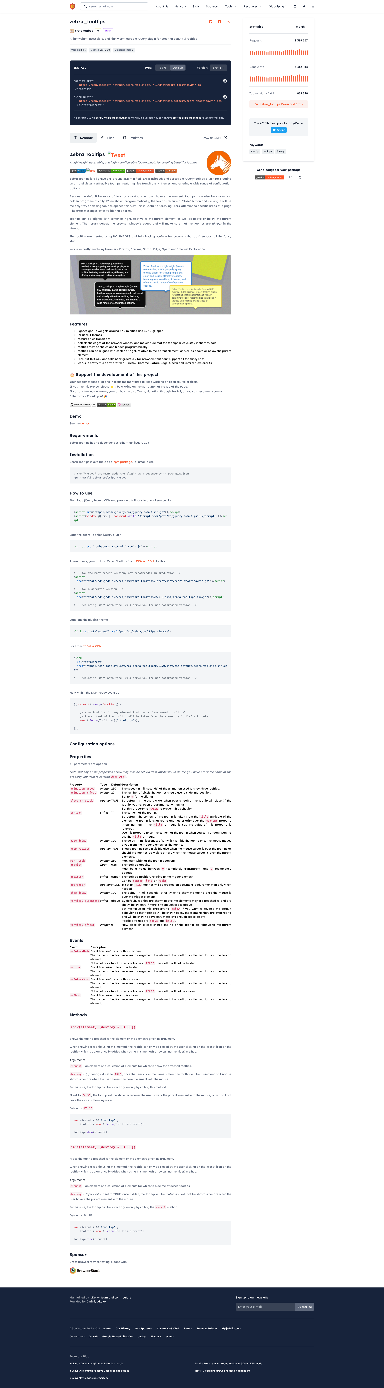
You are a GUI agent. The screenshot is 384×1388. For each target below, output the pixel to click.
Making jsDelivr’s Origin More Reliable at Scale (96, 1363)
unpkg (142, 1336)
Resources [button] (251, 6)
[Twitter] (304, 6)
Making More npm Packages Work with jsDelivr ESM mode (228, 1363)
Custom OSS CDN (168, 1328)
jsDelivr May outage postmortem (89, 1377)
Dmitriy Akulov (96, 1301)
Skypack (155, 1336)
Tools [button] (228, 6)
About (107, 1328)
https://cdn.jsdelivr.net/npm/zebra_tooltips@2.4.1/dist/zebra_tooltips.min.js (140, 85)
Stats (196, 6)
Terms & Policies (207, 1328)
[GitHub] (295, 6)
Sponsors (212, 6)
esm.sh (170, 1336)
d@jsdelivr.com (231, 1328)
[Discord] (313, 6)
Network (180, 6)
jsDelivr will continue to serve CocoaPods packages (99, 1370)
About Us (162, 6)
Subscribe (305, 1307)
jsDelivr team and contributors (110, 1297)
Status (188, 1328)
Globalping (276, 6)
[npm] (219, 21)
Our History (123, 1328)
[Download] (228, 21)
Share (281, 130)
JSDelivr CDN (144, 561)
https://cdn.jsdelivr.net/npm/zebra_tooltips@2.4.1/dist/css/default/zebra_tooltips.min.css (150, 101)
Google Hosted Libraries (117, 1336)
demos (85, 423)
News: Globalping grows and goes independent (222, 1370)
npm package (122, 462)
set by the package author (111, 117)
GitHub (93, 1336)
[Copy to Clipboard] (225, 81)
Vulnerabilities (124, 49)
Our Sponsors (143, 1328)
